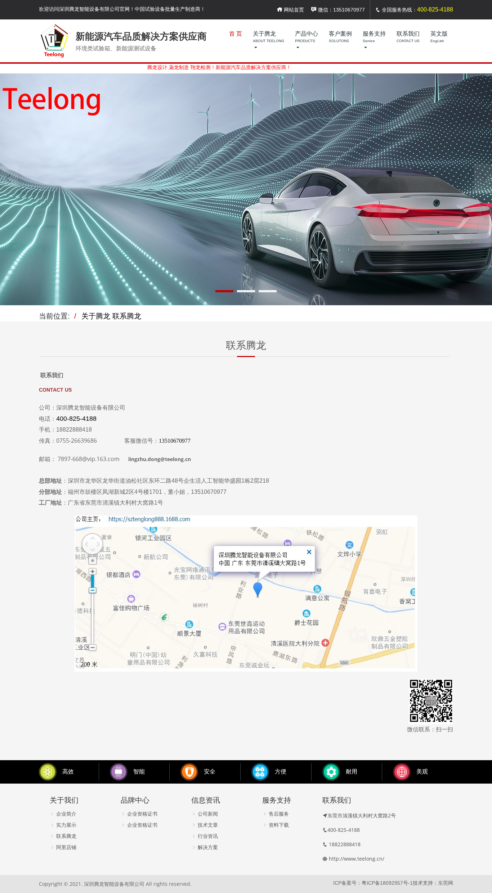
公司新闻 (207, 814)
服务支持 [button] (374, 37)
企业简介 (65, 814)
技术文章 (207, 825)
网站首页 (293, 10)
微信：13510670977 (341, 10)
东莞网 (445, 883)
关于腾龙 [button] (268, 37)
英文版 (439, 37)
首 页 (235, 34)
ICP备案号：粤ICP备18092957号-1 (373, 883)
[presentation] (9, 178)
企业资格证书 (141, 814)
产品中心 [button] (306, 37)
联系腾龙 (126, 316)
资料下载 (278, 825)
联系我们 (408, 37)
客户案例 (340, 37)
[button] (224, 291)
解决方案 (207, 847)
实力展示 (65, 825)
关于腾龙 (95, 316)
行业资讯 (207, 836)
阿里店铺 (65, 847)
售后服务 (278, 814)
